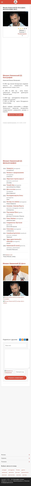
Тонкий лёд (10, 185)
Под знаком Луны (12, 212)
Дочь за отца (11, 189)
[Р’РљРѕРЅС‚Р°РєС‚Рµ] (20, 340)
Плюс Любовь (11, 218)
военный (4, 475)
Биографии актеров (18, 479)
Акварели (10, 168)
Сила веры (10, 229)
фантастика (11, 475)
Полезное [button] (4, 461)
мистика (17, 472)
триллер (18, 475)
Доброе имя (9, 254)
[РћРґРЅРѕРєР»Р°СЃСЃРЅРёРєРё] (22, 340)
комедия (4, 470)
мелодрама (11, 470)
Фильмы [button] (3, 454)
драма (23, 470)
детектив (11, 472)
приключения (25, 472)
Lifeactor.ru (4, 481)
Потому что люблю (13, 201)
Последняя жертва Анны (15, 195)
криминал (4, 472)
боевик (18, 470)
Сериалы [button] (3, 458)
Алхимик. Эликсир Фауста (15, 206)
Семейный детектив (13, 233)
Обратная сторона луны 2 (15, 179)
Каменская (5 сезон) (13, 245)
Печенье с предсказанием (15, 172)
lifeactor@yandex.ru (18, 481)
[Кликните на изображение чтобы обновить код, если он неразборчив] (10, 372)
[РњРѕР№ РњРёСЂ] (25, 340)
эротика (24, 475)
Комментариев (22, 33)
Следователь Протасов (14, 222)
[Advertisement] (15, 53)
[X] (27, 340)
